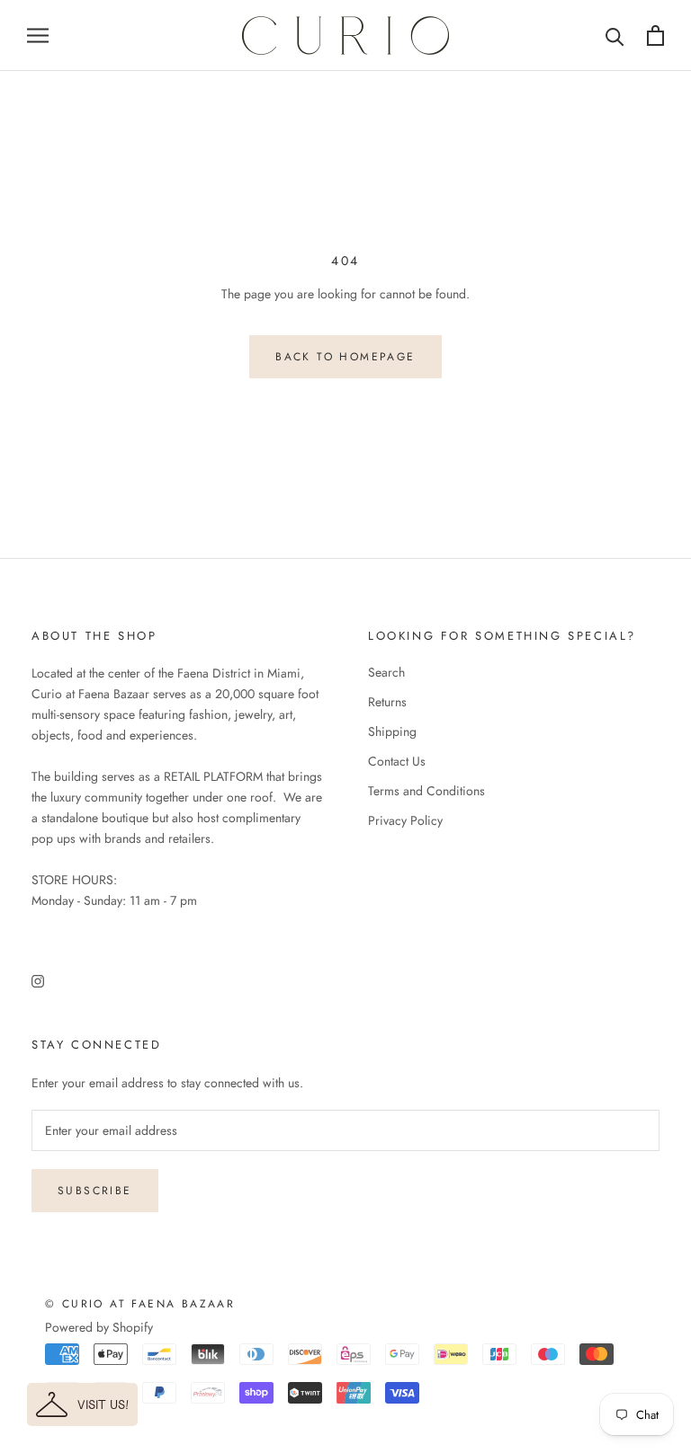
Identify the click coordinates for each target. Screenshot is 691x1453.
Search (386, 672)
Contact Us (397, 761)
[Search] (615, 35)
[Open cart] (655, 35)
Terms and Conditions (426, 791)
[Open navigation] (38, 35)
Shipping (392, 731)
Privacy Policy (405, 820)
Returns (387, 702)
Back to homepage (345, 357)
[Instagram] (37, 980)
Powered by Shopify (99, 1327)
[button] (82, 1404)
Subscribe (95, 1191)
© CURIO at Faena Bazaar (140, 1304)
